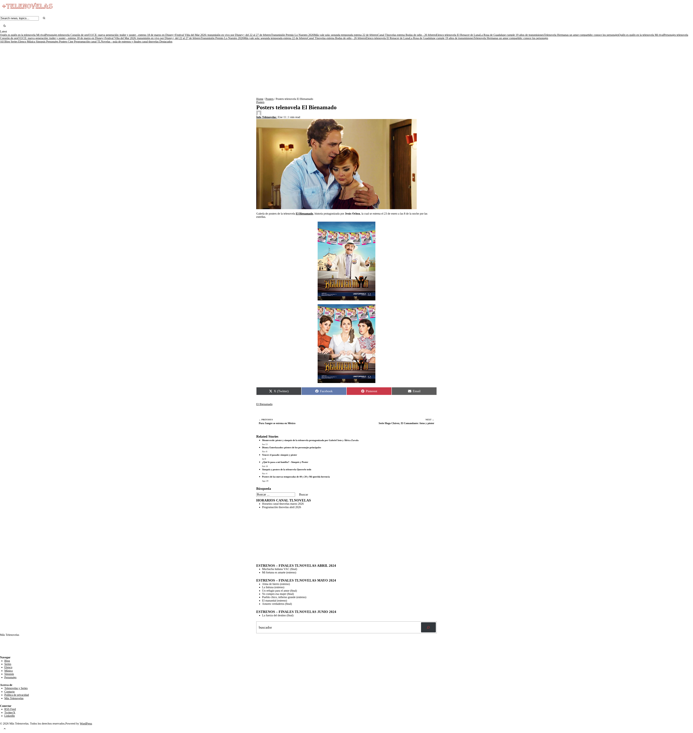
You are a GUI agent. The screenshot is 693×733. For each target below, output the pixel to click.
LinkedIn (9, 715)
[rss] (2, 653)
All (2, 41)
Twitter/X (9, 712)
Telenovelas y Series (16, 688)
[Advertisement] (346, 70)
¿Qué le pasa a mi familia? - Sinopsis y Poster (285, 462)
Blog (7, 41)
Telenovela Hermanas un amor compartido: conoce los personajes (581, 34)
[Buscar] (428, 627)
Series (14, 41)
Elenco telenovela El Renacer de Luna (458, 34)
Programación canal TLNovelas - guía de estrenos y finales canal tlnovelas (116, 41)
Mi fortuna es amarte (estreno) (279, 572)
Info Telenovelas (266, 117)
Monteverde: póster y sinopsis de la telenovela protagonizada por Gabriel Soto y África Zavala (310, 440)
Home (259, 98)
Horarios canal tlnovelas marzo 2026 (283, 503)
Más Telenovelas (13, 698)
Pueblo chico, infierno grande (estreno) (284, 597)
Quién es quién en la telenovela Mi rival (22, 34)
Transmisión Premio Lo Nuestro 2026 (292, 34)
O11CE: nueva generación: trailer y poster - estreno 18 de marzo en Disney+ (131, 34)
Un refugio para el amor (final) (279, 590)
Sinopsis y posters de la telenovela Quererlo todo (286, 469)
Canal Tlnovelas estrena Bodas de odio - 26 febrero (407, 34)
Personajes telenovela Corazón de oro (66, 34)
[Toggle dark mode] (4, 26)
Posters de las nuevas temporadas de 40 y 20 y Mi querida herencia (296, 476)
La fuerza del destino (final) (277, 615)
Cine (71, 41)
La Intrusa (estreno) (273, 587)
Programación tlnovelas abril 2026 (281, 507)
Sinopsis (41, 41)
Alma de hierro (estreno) (276, 583)
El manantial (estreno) (274, 600)
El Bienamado (264, 404)
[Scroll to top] (4, 729)
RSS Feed (7, 646)
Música (31, 41)
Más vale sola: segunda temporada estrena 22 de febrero (346, 34)
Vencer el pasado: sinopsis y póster (279, 455)
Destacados (165, 41)
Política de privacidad (16, 694)
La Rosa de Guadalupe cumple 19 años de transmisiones (512, 34)
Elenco (22, 41)
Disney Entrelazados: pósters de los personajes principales (291, 447)
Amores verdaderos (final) (277, 603)
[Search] (44, 18)
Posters (63, 41)
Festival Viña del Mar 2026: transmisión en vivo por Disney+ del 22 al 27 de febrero (223, 34)
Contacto (9, 691)
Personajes (52, 41)
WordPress (86, 723)
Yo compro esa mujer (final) (278, 593)
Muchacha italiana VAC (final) (279, 569)
